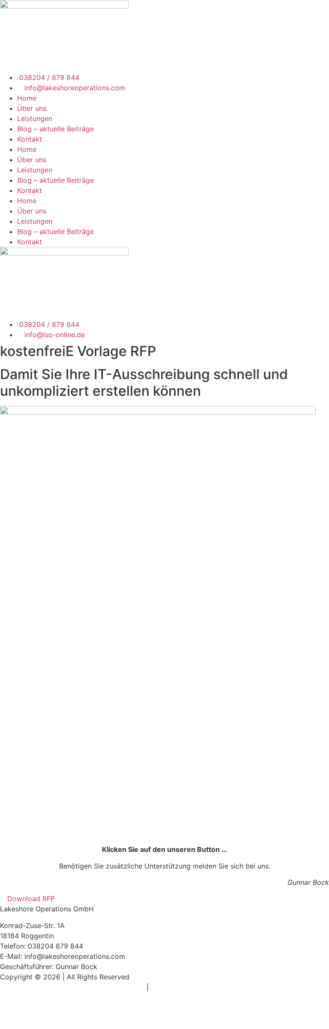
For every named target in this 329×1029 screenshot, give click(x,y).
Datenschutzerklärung (186, 987)
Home (26, 98)
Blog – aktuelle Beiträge (55, 129)
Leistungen (34, 118)
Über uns (31, 108)
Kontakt (29, 139)
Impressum (126, 987)
